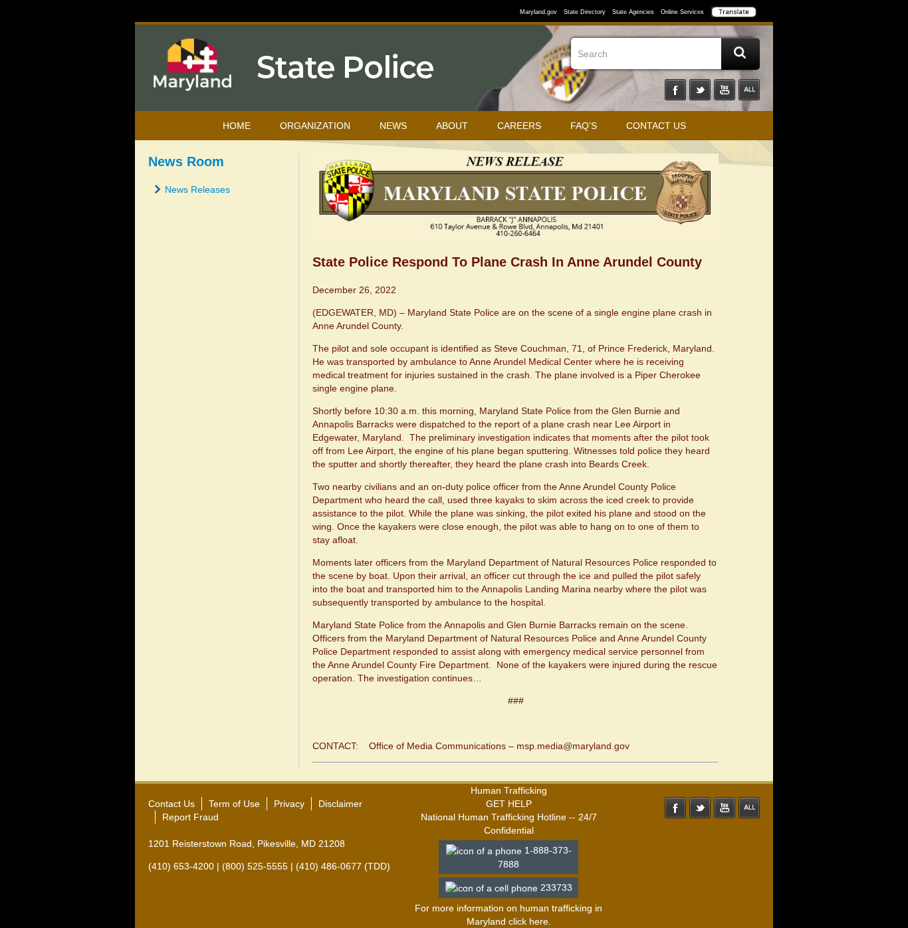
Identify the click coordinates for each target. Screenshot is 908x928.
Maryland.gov (538, 12)
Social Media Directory (749, 89)
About (452, 125)
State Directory (585, 12)
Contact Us (656, 125)
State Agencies (633, 12)
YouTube (724, 89)
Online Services (682, 12)
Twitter (700, 89)
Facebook (675, 89)
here (538, 921)
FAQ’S (583, 125)
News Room (186, 161)
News (393, 125)
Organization (315, 125)
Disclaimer (340, 803)
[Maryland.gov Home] (192, 71)
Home (237, 125)
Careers (519, 125)
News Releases (197, 189)
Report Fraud (190, 817)
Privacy (289, 803)
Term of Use (234, 803)
